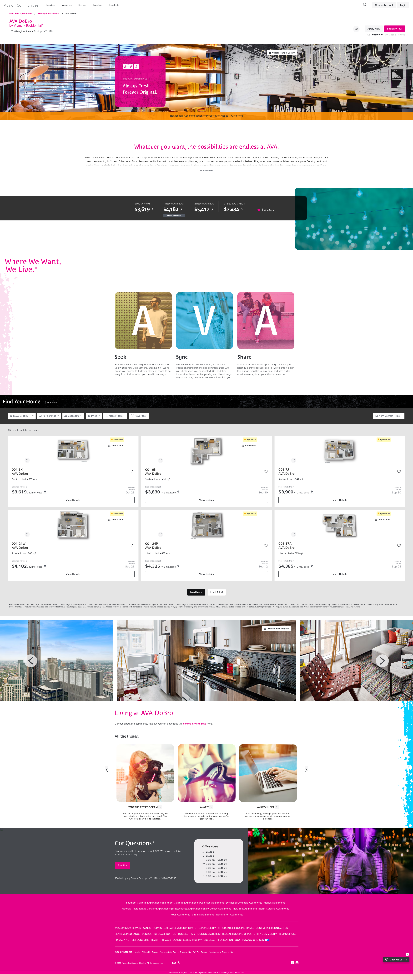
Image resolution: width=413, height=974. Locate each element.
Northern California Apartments (180, 902)
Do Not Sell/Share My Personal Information (203, 940)
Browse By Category (278, 628)
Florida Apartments (274, 902)
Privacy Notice (125, 940)
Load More (196, 592)
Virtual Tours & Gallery (283, 52)
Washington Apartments (229, 914)
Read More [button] (208, 170)
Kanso (147, 928)
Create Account (384, 5)
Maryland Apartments (158, 908)
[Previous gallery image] (30, 660)
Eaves (137, 928)
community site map (194, 724)
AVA (128, 928)
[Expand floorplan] (27, 461)
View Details (73, 500)
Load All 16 (216, 592)
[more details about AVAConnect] (277, 807)
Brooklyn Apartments (49, 13)
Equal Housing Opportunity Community (250, 934)
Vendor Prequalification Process (165, 934)
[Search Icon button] (364, 4)
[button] (51, 5)
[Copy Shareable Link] (356, 29)
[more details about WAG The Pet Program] (160, 807)
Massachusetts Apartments (187, 908)
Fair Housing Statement (206, 934)
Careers (82, 5)
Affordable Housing (231, 928)
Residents (114, 5)
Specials (267, 209)
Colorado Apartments (212, 902)
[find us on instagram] (297, 962)
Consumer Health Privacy (153, 940)
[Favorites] (133, 472)
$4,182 (170, 209)
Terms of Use (287, 934)
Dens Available (174, 215)
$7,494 (231, 209)
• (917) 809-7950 (167, 878)
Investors (97, 5)
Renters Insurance (127, 934)
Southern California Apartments (143, 902)
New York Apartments (20, 13)
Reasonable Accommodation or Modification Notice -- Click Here (206, 115)
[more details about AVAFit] (211, 807)
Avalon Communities (21, 5)
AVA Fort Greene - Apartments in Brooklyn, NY (213, 952)
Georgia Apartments (133, 908)
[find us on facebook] (292, 962)
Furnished (160, 928)
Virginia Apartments (203, 914)
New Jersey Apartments (217, 908)
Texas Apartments (180, 914)
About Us (67, 5)
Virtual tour (117, 445)
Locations (50, 5)
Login (403, 5)
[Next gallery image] (382, 660)
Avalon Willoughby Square (146, 952)
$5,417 (201, 209)
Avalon (120, 928)
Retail (266, 928)
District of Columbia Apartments (244, 902)
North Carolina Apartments (274, 908)
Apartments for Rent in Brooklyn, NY (175, 952)
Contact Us (280, 928)
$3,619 (142, 209)
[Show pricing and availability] (45, 491)
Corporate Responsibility (198, 928)
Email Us (122, 865)
